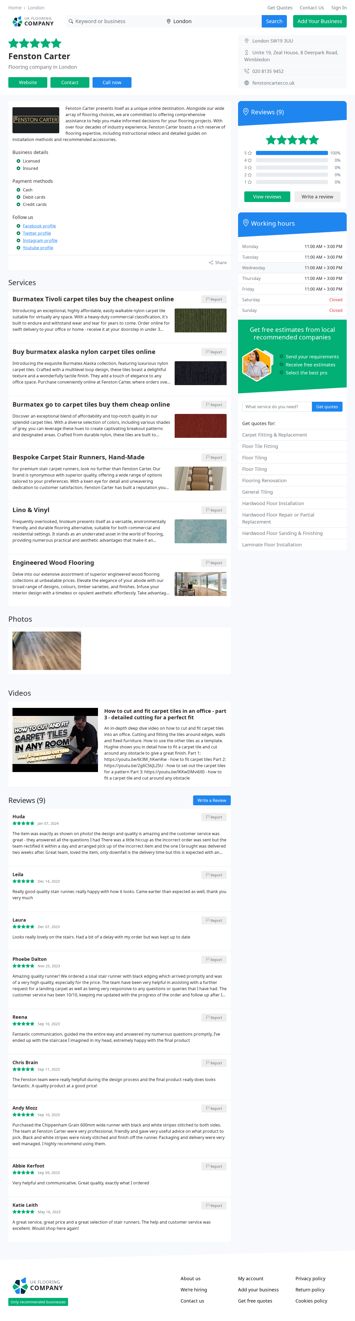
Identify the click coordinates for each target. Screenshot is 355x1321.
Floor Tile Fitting (260, 446)
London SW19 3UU (272, 41)
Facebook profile (39, 226)
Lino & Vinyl (30, 510)
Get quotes (327, 407)
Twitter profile (37, 233)
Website (28, 82)
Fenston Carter (39, 56)
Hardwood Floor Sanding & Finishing (282, 533)
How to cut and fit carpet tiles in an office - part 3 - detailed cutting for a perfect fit (165, 714)
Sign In (339, 7)
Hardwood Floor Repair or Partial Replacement (278, 518)
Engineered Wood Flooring (53, 563)
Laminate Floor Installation (272, 544)
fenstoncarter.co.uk (273, 83)
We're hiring (194, 1289)
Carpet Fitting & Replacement (274, 435)
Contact (69, 82)
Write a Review (212, 800)
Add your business (258, 1289)
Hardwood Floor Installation (273, 503)
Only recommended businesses (38, 1301)
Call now (112, 82)
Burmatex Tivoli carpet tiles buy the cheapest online (93, 299)
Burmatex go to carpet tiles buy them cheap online (91, 404)
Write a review (317, 196)
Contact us (192, 1301)
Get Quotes (280, 7)
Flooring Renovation (264, 480)
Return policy (310, 1289)
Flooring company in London (42, 66)
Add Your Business (320, 21)
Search (274, 21)
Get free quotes (255, 1301)
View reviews (267, 196)
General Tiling (257, 492)
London (36, 7)
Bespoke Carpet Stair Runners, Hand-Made (78, 457)
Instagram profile (40, 240)
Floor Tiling (254, 457)
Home (15, 7)
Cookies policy (311, 1301)
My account (251, 1278)
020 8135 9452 (268, 71)
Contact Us (312, 7)
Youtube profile (38, 248)
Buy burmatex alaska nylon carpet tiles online (83, 352)
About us (191, 1278)
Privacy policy (310, 1278)
